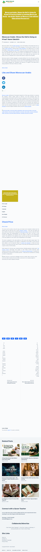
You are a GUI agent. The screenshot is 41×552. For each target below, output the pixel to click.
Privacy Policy (5, 541)
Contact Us (4, 538)
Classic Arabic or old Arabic (13, 49)
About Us (4, 537)
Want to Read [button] (4, 67)
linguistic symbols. (23, 230)
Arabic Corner (19, 42)
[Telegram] (16, 338)
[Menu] (38, 1)
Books (24, 42)
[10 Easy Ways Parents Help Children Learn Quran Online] (11, 449)
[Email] (25, 338)
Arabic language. (8, 48)
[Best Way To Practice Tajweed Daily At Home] (30, 490)
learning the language (25, 242)
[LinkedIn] (12, 338)
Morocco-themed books (27, 251)
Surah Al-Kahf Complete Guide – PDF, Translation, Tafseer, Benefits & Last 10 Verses (10, 479)
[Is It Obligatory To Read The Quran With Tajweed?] (11, 490)
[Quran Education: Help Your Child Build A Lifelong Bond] (30, 449)
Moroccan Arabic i (24, 231)
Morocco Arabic (5, 95)
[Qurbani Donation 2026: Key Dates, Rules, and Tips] (30, 469)
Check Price (7, 222)
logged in (9, 430)
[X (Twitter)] (8, 338)
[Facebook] (3, 338)
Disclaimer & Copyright (6, 540)
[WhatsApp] (21, 338)
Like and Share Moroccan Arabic (16, 72)
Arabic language (16, 45)
